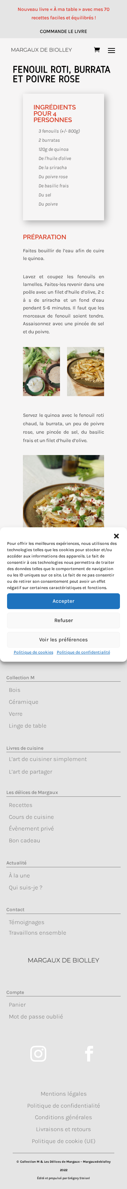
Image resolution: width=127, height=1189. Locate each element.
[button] (116, 536)
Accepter (63, 601)
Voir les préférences (63, 639)
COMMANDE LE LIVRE (63, 31)
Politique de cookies (33, 652)
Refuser (63, 620)
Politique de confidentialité (83, 652)
